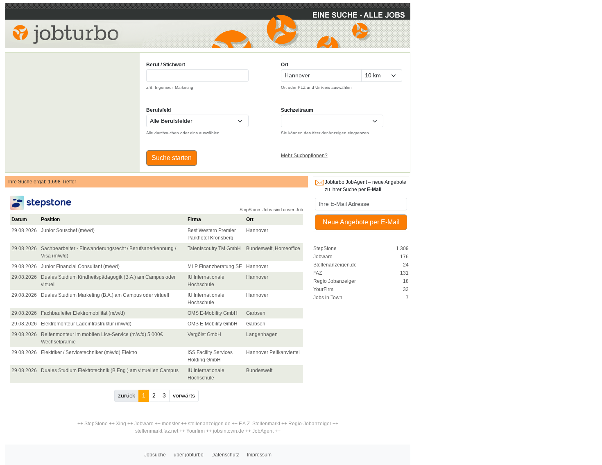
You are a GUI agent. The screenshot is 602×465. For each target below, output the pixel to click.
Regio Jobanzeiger (334, 281)
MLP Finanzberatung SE (215, 266)
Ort (284, 65)
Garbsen (255, 313)
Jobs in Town (327, 297)
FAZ (317, 273)
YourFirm (323, 289)
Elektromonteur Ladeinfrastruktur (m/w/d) (86, 324)
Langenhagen (262, 334)
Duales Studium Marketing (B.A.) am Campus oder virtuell (105, 295)
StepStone (325, 248)
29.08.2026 (24, 230)
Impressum (259, 455)
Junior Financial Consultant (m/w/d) (80, 266)
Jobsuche (155, 455)
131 (404, 273)
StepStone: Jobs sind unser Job (271, 209)
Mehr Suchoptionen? (304, 155)
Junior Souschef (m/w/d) (68, 230)
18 (406, 281)
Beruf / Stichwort (165, 65)
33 (406, 289)
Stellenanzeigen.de (335, 265)
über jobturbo (189, 455)
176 (404, 257)
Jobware (323, 257)
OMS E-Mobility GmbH (213, 313)
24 (406, 265)
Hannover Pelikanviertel (273, 352)
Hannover (257, 230)
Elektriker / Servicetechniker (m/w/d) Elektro (89, 352)
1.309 (402, 248)
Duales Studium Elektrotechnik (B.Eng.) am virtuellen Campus (110, 370)
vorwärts (184, 396)
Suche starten (172, 157)
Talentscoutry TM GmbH (214, 248)
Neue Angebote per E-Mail (361, 222)
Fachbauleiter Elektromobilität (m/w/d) (83, 313)
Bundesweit (259, 370)
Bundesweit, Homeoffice (273, 248)
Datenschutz (225, 455)
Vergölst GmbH (204, 334)
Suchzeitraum (297, 110)
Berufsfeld (158, 110)
